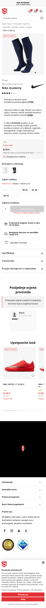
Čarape (29, 27)
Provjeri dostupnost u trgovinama (19, 268)
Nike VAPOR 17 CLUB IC (13, 384)
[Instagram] (11, 530)
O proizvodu (8, 260)
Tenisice (6, 381)
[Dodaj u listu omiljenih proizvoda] (33, 375)
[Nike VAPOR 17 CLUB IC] (19, 363)
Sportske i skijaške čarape (13, 27)
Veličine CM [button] (25, 184)
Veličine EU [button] (6, 184)
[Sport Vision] (4, 11)
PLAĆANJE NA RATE (23, 3)
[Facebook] (4, 530)
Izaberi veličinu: (9, 179)
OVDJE (30, 115)
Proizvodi (17, 24)
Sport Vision (7, 24)
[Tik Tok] (26, 530)
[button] (23, 18)
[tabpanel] (23, 54)
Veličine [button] (16, 184)
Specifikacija (8, 253)
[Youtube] (18, 530)
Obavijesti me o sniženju (16, 157)
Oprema (26, 24)
